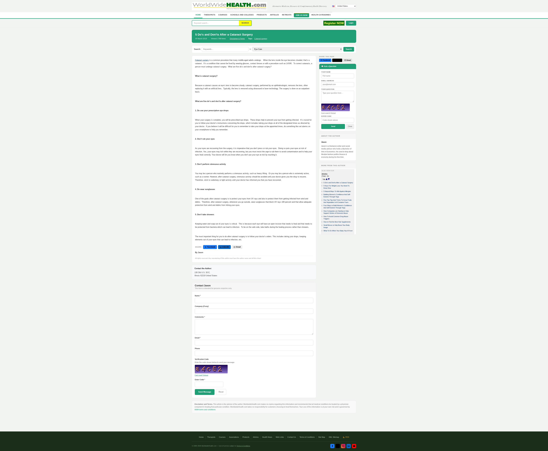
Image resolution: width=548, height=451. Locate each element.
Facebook (211, 247)
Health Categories (321, 15)
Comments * (200, 317)
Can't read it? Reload (328, 113)
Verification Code (202, 359)
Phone (197, 349)
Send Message (204, 392)
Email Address (327, 80)
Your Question (327, 89)
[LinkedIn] (348, 446)
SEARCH (245, 23)
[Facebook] (332, 446)
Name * (198, 296)
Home (198, 15)
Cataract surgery (260, 39)
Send (333, 126)
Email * (198, 338)
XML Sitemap (334, 437)
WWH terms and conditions (205, 410)
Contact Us (291, 437)
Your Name (326, 72)
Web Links (280, 437)
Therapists (209, 15)
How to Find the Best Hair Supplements (337, 222)
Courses (222, 15)
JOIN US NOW (301, 15)
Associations (234, 437)
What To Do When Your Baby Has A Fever (338, 231)
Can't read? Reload (201, 375)
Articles (274, 15)
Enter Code (326, 116)
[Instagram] (343, 446)
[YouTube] (354, 446)
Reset (221, 392)
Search (349, 49)
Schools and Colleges (242, 15)
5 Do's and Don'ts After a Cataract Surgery (338, 182)
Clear (350, 126)
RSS (347, 437)
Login (351, 23)
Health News (267, 437)
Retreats (286, 15)
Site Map (321, 437)
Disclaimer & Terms (237, 39)
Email (238, 247)
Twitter (338, 60)
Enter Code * (200, 380)
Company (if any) (202, 306)
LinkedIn (225, 247)
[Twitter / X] (338, 446)
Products (262, 15)
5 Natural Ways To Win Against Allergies (337, 191)
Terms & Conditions (307, 437)
